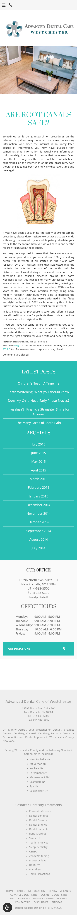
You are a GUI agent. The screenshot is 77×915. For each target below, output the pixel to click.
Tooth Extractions (39, 874)
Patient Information (31, 891)
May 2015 (38, 461)
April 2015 (38, 470)
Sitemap (57, 902)
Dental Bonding (38, 815)
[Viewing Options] (7, 907)
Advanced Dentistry (23, 894)
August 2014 (38, 539)
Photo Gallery (20, 898)
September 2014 (38, 531)
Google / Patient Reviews (50, 898)
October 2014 (38, 522)
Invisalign (35, 869)
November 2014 (38, 513)
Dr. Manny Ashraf (14, 729)
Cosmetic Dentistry (54, 894)
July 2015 (38, 444)
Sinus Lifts (35, 838)
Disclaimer (41, 902)
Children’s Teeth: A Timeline (38, 383)
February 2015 (38, 487)
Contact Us (22, 902)
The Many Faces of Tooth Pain (38, 423)
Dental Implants (38, 829)
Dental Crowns (38, 820)
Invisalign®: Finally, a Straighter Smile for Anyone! (38, 411)
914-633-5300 (39, 588)
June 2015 (38, 453)
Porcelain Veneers (40, 811)
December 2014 (38, 505)
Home (10, 891)
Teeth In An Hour (39, 842)
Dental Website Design (28, 907)
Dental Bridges (38, 824)
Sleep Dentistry (38, 847)
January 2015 (38, 496)
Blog (16, 345)
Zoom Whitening (39, 856)
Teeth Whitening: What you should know (38, 392)
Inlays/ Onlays (37, 860)
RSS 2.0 (6, 349)
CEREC (33, 851)
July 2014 (38, 548)
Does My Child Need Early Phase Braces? (38, 400)
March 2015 (38, 479)
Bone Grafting (37, 833)
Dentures (34, 865)
